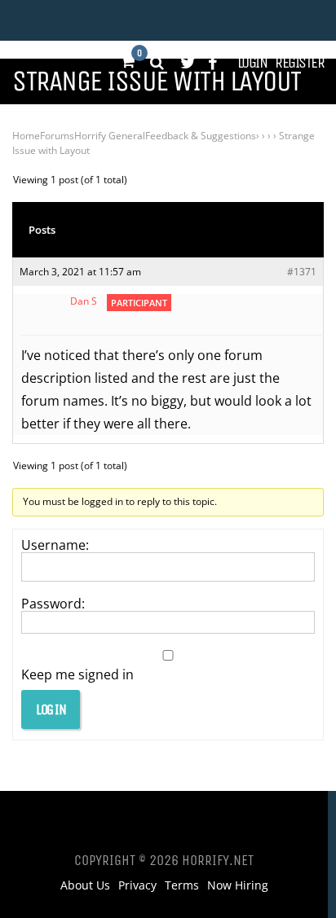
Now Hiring (237, 885)
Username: (55, 545)
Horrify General (109, 136)
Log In (50, 709)
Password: (53, 603)
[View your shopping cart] (127, 62)
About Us (85, 885)
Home (26, 136)
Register (299, 63)
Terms (182, 885)
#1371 (301, 272)
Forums (57, 136)
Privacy (137, 885)
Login (252, 63)
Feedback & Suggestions (200, 136)
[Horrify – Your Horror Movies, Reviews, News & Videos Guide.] (66, 20)
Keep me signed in (77, 674)
